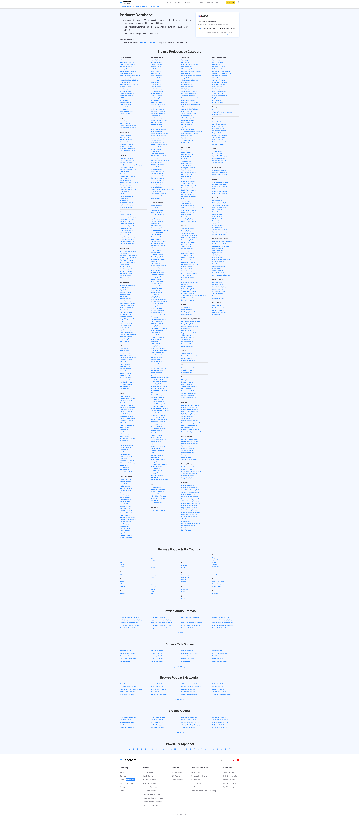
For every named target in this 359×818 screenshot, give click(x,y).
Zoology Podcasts (217, 93)
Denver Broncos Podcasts (159, 193)
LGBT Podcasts (124, 98)
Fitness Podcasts (125, 287)
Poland (183, 591)
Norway (183, 581)
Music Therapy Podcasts (127, 425)
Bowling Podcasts (156, 75)
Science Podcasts (156, 205)
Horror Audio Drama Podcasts (129, 628)
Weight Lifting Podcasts (127, 319)
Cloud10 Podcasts (218, 686)
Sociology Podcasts (126, 69)
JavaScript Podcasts (218, 266)
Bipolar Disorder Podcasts (159, 266)
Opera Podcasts (217, 253)
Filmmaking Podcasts (188, 257)
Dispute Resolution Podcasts (190, 333)
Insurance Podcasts (187, 448)
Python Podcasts (217, 248)
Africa (121, 558)
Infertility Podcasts (156, 372)
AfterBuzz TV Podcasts (158, 684)
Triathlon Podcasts (156, 124)
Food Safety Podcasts (219, 312)
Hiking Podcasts (156, 107)
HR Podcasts (124, 200)
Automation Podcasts (188, 95)
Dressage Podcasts (157, 173)
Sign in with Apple (228, 28)
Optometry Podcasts (157, 366)
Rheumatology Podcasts (158, 421)
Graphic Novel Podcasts (188, 393)
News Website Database (151, 794)
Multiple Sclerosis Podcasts (159, 408)
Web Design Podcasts (219, 184)
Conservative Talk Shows (127, 656)
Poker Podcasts (217, 214)
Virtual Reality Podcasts (188, 113)
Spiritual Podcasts (125, 499)
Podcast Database (149, 780)
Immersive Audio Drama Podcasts (191, 628)
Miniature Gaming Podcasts (220, 203)
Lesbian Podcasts (125, 102)
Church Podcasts (125, 497)
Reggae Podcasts (125, 447)
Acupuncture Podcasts (158, 286)
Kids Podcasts (185, 150)
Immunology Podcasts (157, 370)
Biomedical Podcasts (157, 457)
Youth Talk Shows (217, 650)
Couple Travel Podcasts (219, 156)
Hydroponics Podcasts (158, 379)
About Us (123, 772)
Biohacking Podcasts (157, 323)
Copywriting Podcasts (188, 525)
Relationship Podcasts (126, 95)
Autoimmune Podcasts (157, 417)
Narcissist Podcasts (157, 232)
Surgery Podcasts (156, 426)
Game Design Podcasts (219, 193)
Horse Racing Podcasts (158, 104)
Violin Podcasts (124, 429)
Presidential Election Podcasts (190, 321)
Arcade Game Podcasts (219, 229)
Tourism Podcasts (217, 162)
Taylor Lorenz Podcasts (188, 727)
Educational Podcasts (126, 158)
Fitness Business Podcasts (128, 239)
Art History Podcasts (126, 353)
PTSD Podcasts (155, 294)
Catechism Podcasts (126, 510)
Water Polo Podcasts (157, 162)
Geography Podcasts (157, 274)
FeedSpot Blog (228, 787)
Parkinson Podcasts (157, 330)
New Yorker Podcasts (126, 267)
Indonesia (154, 587)
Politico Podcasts (125, 264)
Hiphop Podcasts (125, 436)
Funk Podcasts (124, 467)
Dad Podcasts (185, 159)
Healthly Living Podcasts (127, 285)
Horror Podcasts (186, 244)
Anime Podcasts (186, 246)
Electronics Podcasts (187, 120)
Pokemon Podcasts (218, 225)
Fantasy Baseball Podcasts (159, 138)
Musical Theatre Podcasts (189, 356)
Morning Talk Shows (126, 650)
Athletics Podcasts (156, 167)
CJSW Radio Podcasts (127, 694)
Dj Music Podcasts (125, 423)
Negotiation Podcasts (126, 139)
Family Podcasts (186, 152)
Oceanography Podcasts (158, 277)
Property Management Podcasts (191, 471)
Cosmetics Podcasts (218, 291)
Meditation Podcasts (126, 323)
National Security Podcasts (189, 326)
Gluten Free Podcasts (126, 310)
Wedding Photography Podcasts (222, 112)
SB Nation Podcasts (218, 689)
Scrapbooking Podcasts (127, 382)
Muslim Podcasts (125, 486)
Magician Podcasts (218, 133)
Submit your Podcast (149, 42)
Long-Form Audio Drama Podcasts (192, 622)
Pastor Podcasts (125, 501)
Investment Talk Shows (219, 653)
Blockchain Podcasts (187, 122)
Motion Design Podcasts (219, 191)
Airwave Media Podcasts (189, 694)
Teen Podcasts (186, 165)
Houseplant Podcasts (157, 413)
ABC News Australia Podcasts (190, 684)
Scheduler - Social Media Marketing (203, 791)
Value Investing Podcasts (189, 473)
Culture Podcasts (125, 60)
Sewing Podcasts (125, 375)
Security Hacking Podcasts (189, 109)
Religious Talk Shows (157, 650)
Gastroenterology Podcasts (159, 328)
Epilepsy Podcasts (156, 357)
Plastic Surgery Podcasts (158, 257)
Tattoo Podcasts (217, 296)
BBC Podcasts (155, 691)
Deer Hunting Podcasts (158, 113)
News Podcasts (124, 137)
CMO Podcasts (186, 519)
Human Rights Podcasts (127, 62)
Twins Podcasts (186, 161)
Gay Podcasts (124, 100)
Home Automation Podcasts (190, 98)
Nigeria (183, 579)
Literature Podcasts (187, 382)
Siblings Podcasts (186, 192)
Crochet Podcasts (125, 371)
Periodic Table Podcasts (158, 404)
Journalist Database (150, 787)
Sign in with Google (208, 28)
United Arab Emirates (218, 581)
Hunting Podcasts (156, 80)
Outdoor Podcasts (156, 89)
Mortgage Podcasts (187, 475)
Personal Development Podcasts (191, 432)
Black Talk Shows (186, 661)
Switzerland (216, 566)
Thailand (214, 574)
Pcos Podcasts (155, 219)
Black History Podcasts (158, 489)
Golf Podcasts (155, 69)
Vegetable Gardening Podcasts (221, 73)
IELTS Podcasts (124, 191)
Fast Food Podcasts (218, 308)
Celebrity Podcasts (187, 248)
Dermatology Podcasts (158, 424)
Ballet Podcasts (124, 388)
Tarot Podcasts (186, 203)
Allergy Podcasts (156, 346)
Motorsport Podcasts (157, 165)
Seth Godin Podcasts (157, 719)
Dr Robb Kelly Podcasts (188, 719)
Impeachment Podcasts (188, 344)
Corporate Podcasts (187, 337)
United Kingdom (217, 584)
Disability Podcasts (156, 470)
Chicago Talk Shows (187, 658)
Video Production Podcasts (189, 235)
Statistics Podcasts (157, 228)
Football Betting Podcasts (158, 135)
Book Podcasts (124, 171)
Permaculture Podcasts (219, 82)
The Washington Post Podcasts (129, 258)
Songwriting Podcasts (126, 443)
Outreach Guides (154, 6)
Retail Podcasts (186, 530)
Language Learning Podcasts (190, 405)
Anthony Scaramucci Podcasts (190, 722)
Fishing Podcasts (156, 82)
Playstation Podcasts (218, 128)
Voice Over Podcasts (187, 138)
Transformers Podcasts (188, 291)
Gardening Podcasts (218, 66)
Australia (122, 564)
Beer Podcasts (216, 314)
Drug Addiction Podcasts (158, 241)
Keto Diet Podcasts (125, 314)
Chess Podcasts (156, 87)
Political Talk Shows (157, 661)
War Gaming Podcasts (219, 234)
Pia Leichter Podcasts (219, 717)
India (152, 584)
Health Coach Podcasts (127, 307)
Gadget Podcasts (186, 78)
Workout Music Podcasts (127, 472)
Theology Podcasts (126, 528)
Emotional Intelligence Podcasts (129, 80)
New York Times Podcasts (128, 251)
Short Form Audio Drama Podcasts (161, 622)
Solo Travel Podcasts (218, 158)
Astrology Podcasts (157, 473)
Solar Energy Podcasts (219, 91)
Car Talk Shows (217, 656)
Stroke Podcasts (156, 341)
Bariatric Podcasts (156, 339)
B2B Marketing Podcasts (189, 516)
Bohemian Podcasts (126, 360)
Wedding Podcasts (125, 89)
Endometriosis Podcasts (158, 446)
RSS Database (148, 772)
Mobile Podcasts (186, 111)
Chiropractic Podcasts (157, 268)
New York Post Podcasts (127, 262)
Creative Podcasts (125, 368)
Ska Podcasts (124, 458)
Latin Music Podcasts (126, 416)
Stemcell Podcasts (156, 308)
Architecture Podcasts (219, 170)
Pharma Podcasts (156, 237)
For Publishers (177, 772)
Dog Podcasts (216, 98)
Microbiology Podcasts (158, 317)
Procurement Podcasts (127, 232)
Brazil (121, 574)
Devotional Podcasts (126, 493)
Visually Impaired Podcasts (159, 381)
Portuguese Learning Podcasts (190, 423)
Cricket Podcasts (156, 84)
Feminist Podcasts (125, 91)
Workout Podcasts (125, 294)
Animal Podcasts (217, 102)
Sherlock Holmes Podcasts (189, 282)
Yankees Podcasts (156, 187)
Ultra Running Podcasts (158, 98)
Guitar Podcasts (125, 427)
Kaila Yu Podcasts (125, 719)
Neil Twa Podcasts (156, 725)
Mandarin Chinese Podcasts (190, 429)
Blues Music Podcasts (126, 420)
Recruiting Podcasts (126, 187)
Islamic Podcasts (125, 484)
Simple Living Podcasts (188, 210)
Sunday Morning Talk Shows (128, 658)
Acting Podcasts (186, 251)
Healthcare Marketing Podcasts (191, 523)
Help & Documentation (231, 776)
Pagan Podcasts (125, 533)
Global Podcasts (125, 684)
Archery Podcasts (125, 373)
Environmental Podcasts (219, 75)
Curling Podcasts (156, 191)
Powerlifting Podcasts (126, 332)
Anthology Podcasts (187, 395)
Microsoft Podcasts (218, 261)
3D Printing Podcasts (187, 118)
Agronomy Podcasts (218, 80)
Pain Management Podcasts (159, 479)
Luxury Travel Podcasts (219, 154)
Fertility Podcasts (156, 297)
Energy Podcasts (156, 359)
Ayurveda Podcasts (157, 221)
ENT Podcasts (155, 393)
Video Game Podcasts (219, 207)
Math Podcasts (124, 178)
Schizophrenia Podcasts (158, 415)
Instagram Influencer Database (153, 798)
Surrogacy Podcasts (157, 243)
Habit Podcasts (186, 170)
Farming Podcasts (217, 89)
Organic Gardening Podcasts (221, 71)
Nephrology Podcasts (157, 310)
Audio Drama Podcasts (158, 617)
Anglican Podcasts (125, 508)
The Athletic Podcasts (219, 691)
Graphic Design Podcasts (220, 182)
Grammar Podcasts (187, 416)
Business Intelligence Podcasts (129, 226)
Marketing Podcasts (187, 485)
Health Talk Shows (218, 658)
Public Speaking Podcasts (128, 64)
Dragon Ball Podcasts (188, 271)
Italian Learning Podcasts (189, 414)
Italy (152, 593)
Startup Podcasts (125, 221)
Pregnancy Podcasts (157, 475)
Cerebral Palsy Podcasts (158, 368)
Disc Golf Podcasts (156, 140)
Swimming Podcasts (157, 91)
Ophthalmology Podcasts (158, 319)
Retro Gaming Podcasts (219, 232)
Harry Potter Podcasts (188, 269)
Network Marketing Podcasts (190, 499)
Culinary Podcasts (125, 362)
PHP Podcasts (216, 268)
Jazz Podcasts (124, 452)
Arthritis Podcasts (156, 448)
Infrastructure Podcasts (219, 172)
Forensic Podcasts (156, 321)
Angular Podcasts (217, 250)
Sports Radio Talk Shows (127, 653)
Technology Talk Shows (158, 656)
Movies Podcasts (186, 231)
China (121, 584)
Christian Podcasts (125, 481)
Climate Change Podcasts (220, 95)
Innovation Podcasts (187, 129)
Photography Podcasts (219, 110)
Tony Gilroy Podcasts (157, 727)
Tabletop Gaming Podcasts (220, 205)
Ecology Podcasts (156, 361)
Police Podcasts (186, 328)
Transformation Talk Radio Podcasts (131, 689)
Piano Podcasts (124, 432)
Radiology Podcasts (157, 312)
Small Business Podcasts (127, 223)
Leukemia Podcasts (157, 455)
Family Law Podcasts (188, 212)
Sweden (214, 564)
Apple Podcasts (186, 127)
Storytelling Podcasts (188, 368)
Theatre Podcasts (186, 353)
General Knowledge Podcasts (129, 182)
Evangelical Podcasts (126, 504)
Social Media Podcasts (219, 124)
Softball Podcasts (156, 149)
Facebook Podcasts (218, 144)
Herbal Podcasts (217, 69)
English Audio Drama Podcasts (129, 617)
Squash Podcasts (156, 158)
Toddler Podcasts (186, 199)
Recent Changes (229, 780)
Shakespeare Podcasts (188, 397)
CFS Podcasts (155, 444)
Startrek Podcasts (187, 286)
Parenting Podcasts (187, 154)
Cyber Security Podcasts (189, 91)
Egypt (152, 558)
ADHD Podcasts (156, 343)
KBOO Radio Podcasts (157, 686)
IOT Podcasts (185, 62)
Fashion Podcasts (217, 282)
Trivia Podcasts (124, 198)
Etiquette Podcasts (125, 78)
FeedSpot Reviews (126, 783)
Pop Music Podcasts (126, 400)
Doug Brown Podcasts (157, 722)
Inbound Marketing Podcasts (190, 494)
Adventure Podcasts (157, 78)
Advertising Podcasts (188, 262)
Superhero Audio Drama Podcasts (222, 620)
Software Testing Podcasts (220, 246)
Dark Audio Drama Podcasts (190, 617)
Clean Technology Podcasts (190, 102)
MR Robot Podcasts (187, 293)
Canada (122, 581)
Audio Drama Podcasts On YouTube (162, 625)
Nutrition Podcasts (125, 298)
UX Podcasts (216, 189)
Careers (127, 780)
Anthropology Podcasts (127, 111)
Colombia (122, 586)
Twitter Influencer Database (152, 802)
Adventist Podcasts (126, 537)
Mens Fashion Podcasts (219, 287)
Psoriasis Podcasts (156, 430)
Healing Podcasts (156, 261)
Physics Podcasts (156, 212)
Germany (153, 575)
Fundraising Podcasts (126, 230)
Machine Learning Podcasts (190, 64)
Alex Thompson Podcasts (189, 717)
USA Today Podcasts (126, 260)
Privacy (122, 787)
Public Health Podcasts (127, 305)
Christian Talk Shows (157, 653)
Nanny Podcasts (186, 179)
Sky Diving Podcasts (218, 137)
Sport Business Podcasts (127, 241)
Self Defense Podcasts (127, 93)
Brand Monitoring (197, 772)
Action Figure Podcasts (188, 221)
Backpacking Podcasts (219, 160)
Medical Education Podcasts (128, 169)
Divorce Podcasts (186, 214)
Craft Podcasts (124, 351)
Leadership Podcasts (126, 205)
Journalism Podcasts (126, 146)
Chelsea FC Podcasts (157, 180)
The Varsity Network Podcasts (221, 694)
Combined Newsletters (199, 776)
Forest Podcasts (217, 87)
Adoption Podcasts (187, 346)
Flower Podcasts (217, 62)
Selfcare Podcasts (125, 325)
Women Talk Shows (187, 650)
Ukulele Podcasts (125, 465)
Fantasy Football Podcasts (159, 120)
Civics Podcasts (186, 335)
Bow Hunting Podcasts (158, 118)
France (153, 567)
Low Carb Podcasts (126, 312)
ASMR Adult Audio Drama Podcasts (223, 625)
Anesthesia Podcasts (157, 450)
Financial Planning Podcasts (190, 441)
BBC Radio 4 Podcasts (188, 691)
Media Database (177, 780)
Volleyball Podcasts (157, 122)
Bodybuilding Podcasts (127, 339)
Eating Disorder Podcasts (158, 299)
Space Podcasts (156, 375)
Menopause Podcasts (157, 281)
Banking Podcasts (187, 446)
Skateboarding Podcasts (158, 156)
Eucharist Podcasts (126, 535)
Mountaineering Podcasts (158, 129)
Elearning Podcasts (187, 115)
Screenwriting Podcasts (188, 240)
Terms (122, 791)
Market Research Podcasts (189, 487)
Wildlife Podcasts (217, 78)
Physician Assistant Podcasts (160, 377)
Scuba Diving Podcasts (219, 135)
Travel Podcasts (217, 151)
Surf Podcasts (155, 100)
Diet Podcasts (124, 296)
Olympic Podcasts (156, 95)
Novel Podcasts (186, 388)
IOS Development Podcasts (220, 244)
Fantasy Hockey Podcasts (159, 144)
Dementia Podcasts (157, 355)
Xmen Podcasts (186, 275)
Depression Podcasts (157, 364)
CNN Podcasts (124, 253)
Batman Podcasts (186, 284)
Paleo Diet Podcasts (126, 316)
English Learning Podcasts (189, 409)
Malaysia (184, 565)
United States (216, 586)
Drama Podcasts (186, 358)
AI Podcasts (185, 107)
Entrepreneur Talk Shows (189, 653)
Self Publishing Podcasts (189, 386)
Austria (122, 566)
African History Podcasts (158, 496)
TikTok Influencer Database (152, 805)
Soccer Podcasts (156, 60)
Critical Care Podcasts (157, 352)
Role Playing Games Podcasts (190, 312)
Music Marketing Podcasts (189, 510)
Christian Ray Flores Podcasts (190, 725)
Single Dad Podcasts (187, 183)
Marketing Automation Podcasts (191, 104)
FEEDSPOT (168, 2)
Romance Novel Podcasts (189, 391)
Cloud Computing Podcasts (189, 80)
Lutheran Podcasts (125, 521)
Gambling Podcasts (218, 223)
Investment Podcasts (188, 469)
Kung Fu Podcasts (156, 131)
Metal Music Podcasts (127, 405)
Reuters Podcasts (125, 275)
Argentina (123, 560)
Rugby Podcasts (156, 66)
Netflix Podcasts (186, 260)
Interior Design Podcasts (219, 174)
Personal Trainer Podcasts (128, 334)
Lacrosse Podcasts (156, 127)
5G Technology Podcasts (189, 69)
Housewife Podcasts (187, 194)
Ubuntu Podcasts (217, 257)
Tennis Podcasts (156, 71)
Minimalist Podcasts (126, 384)
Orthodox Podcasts (126, 66)
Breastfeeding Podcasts (188, 196)
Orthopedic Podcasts (157, 337)
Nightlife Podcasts (218, 139)
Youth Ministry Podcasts (127, 150)
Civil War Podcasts (156, 502)
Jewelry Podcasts (217, 293)
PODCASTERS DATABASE (182, 2)
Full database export (126, 6)
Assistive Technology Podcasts (191, 71)
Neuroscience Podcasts (158, 401)
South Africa (216, 560)
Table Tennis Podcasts (158, 142)
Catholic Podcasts (125, 506)
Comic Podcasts (125, 123)
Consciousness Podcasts (158, 348)
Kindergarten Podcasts (188, 168)
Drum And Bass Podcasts (128, 438)
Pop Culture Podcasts (126, 445)
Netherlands (185, 575)
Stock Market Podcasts (127, 243)
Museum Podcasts (125, 366)
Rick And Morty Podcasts (189, 289)
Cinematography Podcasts (189, 237)
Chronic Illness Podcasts (158, 439)
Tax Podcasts (185, 339)
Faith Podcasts (124, 495)
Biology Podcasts (156, 225)
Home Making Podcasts (188, 172)
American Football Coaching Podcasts (162, 189)
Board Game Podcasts (219, 130)
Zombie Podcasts (186, 314)
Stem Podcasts (155, 252)
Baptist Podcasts (125, 530)
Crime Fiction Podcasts (158, 510)
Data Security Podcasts (188, 93)
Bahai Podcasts (124, 526)
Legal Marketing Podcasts (189, 508)
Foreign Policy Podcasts (188, 324)
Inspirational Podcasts (126, 203)
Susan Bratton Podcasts (219, 727)
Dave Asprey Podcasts (127, 722)
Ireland (153, 589)
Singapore (215, 558)
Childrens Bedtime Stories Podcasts (192, 208)
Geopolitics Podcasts (126, 144)
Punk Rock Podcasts (126, 456)
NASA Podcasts (155, 332)
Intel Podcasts (185, 142)
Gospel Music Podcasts (127, 403)
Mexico (183, 567)
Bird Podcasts (216, 64)
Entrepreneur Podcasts (127, 219)
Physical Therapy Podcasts (159, 390)
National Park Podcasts (219, 142)
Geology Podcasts (156, 462)
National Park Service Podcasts (191, 686)
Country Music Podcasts (127, 407)
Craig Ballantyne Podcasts (220, 722)
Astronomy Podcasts (157, 399)
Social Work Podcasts (126, 73)
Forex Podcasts (186, 457)
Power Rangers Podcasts (189, 273)
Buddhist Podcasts (125, 490)
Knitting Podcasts (125, 380)
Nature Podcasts (217, 60)
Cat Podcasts (216, 100)
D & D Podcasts (217, 227)
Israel (152, 591)
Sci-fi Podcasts (186, 307)
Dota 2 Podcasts (217, 209)
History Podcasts (156, 487)
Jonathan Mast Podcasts (220, 719)
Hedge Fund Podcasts (188, 478)
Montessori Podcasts (126, 167)
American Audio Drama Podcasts (191, 620)
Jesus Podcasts (125, 515)
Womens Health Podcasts (128, 303)
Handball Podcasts (156, 169)
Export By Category (141, 6)
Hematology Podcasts (157, 384)
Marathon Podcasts (157, 182)
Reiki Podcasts (155, 248)
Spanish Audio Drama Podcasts (191, 625)
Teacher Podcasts (125, 180)
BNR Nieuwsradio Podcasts (128, 686)
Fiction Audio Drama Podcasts (129, 622)
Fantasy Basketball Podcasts (160, 133)
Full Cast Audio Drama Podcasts (130, 625)
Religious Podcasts (125, 479)
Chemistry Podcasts (157, 210)
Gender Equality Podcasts (128, 71)
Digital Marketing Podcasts (189, 496)
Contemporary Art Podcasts (128, 357)
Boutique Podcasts (218, 298)
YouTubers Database (150, 791)
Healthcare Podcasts (126, 336)
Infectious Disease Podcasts (159, 419)
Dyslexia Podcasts (156, 288)
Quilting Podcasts (125, 377)
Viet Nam (215, 593)
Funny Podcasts (125, 121)
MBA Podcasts (124, 194)
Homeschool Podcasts (127, 185)
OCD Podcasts (155, 468)
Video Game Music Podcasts (129, 463)
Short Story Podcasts (188, 370)
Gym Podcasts (124, 341)
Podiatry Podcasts (156, 437)
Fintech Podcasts (186, 66)
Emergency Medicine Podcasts (160, 315)
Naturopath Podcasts (157, 397)
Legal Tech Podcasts (187, 73)
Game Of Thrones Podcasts (189, 264)
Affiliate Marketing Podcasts (190, 501)
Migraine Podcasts (156, 292)
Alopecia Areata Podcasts (159, 464)
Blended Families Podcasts (189, 188)
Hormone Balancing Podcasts (160, 301)
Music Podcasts (125, 396)
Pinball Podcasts (217, 218)
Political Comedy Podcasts (128, 125)
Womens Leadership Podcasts (129, 84)
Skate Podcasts (155, 198)
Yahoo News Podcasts (127, 278)
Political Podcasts (125, 135)
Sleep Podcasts (124, 327)
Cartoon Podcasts (186, 174)
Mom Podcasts (186, 156)
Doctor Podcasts (156, 290)
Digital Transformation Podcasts (191, 75)
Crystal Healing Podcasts (158, 428)
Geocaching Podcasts (157, 153)
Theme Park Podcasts (219, 122)
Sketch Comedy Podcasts (128, 127)
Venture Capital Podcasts (189, 459)
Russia (183, 599)
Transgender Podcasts (127, 104)
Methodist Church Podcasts (128, 513)
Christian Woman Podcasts (128, 517)
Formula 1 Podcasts (157, 64)
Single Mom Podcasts (188, 181)
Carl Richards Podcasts (158, 717)
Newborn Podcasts (187, 163)
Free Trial (230, 2)
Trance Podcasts (125, 454)
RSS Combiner (196, 783)
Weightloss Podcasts (126, 321)
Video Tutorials (228, 772)
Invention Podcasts (156, 477)
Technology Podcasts (188, 60)
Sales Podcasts (186, 528)
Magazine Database (150, 783)
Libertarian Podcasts (187, 330)
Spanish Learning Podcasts (189, 411)
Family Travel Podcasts (188, 190)
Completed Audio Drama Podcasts (161, 628)
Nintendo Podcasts (218, 221)
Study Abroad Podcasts (127, 160)
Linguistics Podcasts (187, 427)
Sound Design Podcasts (219, 186)
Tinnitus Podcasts (156, 442)
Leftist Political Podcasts (127, 148)
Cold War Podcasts (156, 500)
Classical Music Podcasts (128, 398)
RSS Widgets (195, 780)
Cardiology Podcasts (157, 283)
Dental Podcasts (156, 234)
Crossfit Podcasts (125, 330)
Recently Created (229, 783)
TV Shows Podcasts (187, 233)
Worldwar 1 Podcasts (157, 491)
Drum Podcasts (124, 440)
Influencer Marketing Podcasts (190, 512)
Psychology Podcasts (157, 272)
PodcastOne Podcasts (219, 684)
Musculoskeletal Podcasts (159, 386)
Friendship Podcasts (126, 82)
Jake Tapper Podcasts (127, 727)
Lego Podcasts (186, 176)
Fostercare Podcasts (187, 341)
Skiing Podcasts (156, 73)
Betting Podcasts (156, 115)
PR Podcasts (124, 109)
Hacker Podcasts (186, 135)
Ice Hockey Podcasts (157, 109)
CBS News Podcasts (126, 269)
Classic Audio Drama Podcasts (221, 628)
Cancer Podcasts (156, 208)
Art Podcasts (124, 348)
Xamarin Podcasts (217, 270)
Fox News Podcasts (126, 273)
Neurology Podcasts (157, 303)
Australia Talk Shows (187, 656)
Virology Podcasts (156, 435)
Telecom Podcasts (187, 140)
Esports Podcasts (217, 212)
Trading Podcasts (186, 455)
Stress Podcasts (156, 433)
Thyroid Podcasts (156, 279)
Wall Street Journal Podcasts (128, 255)
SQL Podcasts (216, 255)
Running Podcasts (125, 292)
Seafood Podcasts (218, 310)
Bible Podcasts (124, 524)
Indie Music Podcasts (126, 409)
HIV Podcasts (155, 453)
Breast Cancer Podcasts (158, 259)
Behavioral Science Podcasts (159, 230)
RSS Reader (176, 776)
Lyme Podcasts (155, 263)
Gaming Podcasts (217, 200)
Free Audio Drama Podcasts (221, 617)
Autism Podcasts (156, 250)
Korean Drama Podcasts (188, 360)
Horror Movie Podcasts (188, 242)
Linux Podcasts (217, 264)
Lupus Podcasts (156, 239)
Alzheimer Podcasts (157, 254)
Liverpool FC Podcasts (157, 178)
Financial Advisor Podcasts (189, 443)
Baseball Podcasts (156, 102)
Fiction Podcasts (186, 309)
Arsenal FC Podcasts (157, 176)
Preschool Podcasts (126, 162)
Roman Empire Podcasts (158, 498)
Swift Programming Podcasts (221, 275)
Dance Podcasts (125, 386)
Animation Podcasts (187, 228)
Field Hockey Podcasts (158, 111)
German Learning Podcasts (189, 420)
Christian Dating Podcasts (128, 519)
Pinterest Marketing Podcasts (190, 505)
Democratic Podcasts (126, 142)
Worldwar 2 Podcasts (157, 494)
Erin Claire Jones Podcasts (128, 717)
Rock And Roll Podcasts (127, 461)
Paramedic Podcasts (157, 466)
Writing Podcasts (186, 380)
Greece (153, 577)
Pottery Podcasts (125, 364)
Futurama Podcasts (187, 280)
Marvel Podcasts (186, 266)
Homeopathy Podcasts (158, 406)
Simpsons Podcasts (187, 278)
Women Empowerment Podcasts (130, 75)
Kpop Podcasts (124, 449)
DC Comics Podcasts (187, 300)
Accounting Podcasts (188, 450)
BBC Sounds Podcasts (188, 689)
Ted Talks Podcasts (187, 298)
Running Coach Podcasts (158, 185)
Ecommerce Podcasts (188, 100)
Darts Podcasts (155, 151)
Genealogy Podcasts (187, 219)
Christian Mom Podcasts (189, 185)
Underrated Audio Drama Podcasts (161, 620)
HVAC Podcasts (186, 82)
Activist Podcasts (125, 113)
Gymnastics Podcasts (157, 147)
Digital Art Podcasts (126, 355)
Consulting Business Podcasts (129, 237)
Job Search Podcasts (126, 207)
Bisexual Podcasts (125, 107)
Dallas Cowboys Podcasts (159, 196)
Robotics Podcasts (187, 87)
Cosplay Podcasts (218, 126)
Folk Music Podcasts (126, 411)
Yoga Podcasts (124, 290)
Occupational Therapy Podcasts (160, 410)
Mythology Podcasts (187, 372)
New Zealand (185, 577)
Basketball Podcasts (157, 62)
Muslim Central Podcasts (127, 691)
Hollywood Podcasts (187, 253)
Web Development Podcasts (190, 133)
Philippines (184, 589)
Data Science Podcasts (158, 214)
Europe (153, 560)
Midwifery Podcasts (187, 205)
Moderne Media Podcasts (159, 689)
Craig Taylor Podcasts (126, 725)
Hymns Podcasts (125, 469)
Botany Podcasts (156, 326)
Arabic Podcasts (186, 418)
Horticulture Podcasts (219, 84)
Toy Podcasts (185, 201)
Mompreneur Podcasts (127, 235)
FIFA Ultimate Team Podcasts (160, 160)
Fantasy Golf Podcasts (158, 171)
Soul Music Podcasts (126, 414)
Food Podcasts (216, 305)
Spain (214, 562)
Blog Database (148, 776)
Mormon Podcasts (125, 87)
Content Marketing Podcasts (190, 492)
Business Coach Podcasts (128, 217)
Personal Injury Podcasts (158, 459)
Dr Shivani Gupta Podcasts (220, 725)
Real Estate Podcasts (188, 467)
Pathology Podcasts (157, 306)
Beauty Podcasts (217, 285)
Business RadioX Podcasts (159, 694)
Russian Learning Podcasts (189, 425)
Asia (121, 562)
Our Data (123, 776)
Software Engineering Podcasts (222, 241)
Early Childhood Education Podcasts (131, 165)
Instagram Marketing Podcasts (191, 503)
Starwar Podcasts (186, 255)
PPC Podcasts (185, 521)
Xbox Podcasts (217, 216)
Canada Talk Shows (157, 658)
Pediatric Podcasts (156, 270)
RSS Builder (195, 787)
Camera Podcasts (217, 114)
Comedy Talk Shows (126, 661)
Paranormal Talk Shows (219, 661)
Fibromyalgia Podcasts (158, 395)
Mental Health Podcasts (127, 301)
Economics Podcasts (187, 452)
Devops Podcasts (186, 124)
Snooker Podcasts (156, 93)
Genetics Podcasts (156, 335)
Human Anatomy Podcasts (159, 350)
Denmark (122, 593)
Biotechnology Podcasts (158, 245)
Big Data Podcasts (187, 84)
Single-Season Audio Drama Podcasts (131, 620)
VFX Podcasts (185, 89)
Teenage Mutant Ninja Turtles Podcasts (193, 295)
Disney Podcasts (186, 217)
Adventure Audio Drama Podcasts (222, 622)
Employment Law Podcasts (128, 189)
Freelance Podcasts (126, 228)
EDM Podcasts (124, 434)
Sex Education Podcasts (127, 176)
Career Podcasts (125, 174)
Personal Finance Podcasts (189, 439)
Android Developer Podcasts (221, 259)
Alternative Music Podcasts (128, 418)
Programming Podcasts (127, 196)
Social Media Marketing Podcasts (191, 490)
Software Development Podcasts (191, 131)
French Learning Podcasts (189, 407)
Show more (179, 633)
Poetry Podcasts (186, 384)
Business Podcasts (126, 214)
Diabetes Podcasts (156, 217)
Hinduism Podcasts (126, 488)
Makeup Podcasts (218, 289)
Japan (183, 558)
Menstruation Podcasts (158, 388)
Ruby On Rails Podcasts (219, 273)
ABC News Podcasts (126, 271)
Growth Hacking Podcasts (189, 514)
